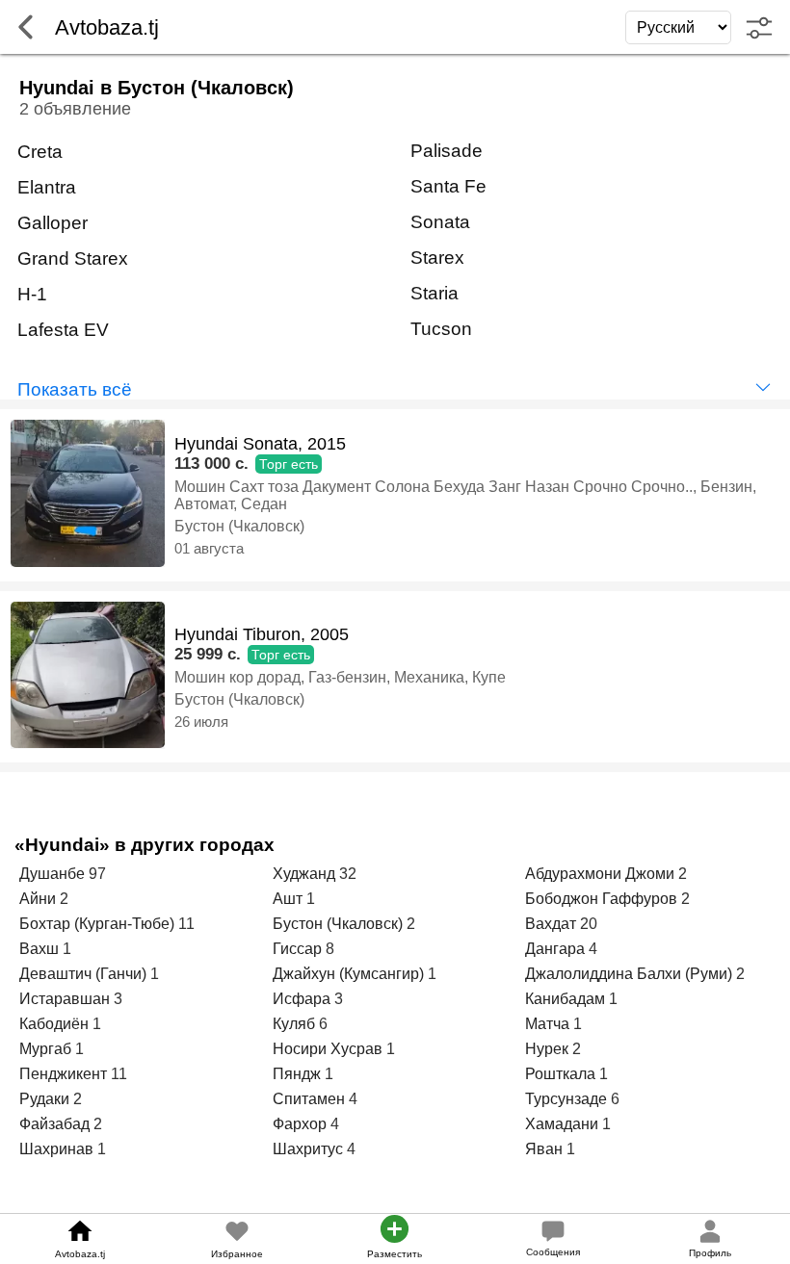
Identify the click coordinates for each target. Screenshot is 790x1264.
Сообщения (553, 1252)
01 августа (209, 548)
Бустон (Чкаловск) (239, 526)
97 (97, 873)
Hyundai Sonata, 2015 (260, 443)
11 (186, 924)
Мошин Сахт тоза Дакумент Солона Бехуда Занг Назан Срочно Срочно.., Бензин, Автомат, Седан (465, 495)
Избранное (237, 1254)
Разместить (394, 1254)
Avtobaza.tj (80, 1254)
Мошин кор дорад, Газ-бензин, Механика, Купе (340, 677)
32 (347, 873)
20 (588, 924)
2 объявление (75, 108)
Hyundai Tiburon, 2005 (261, 634)
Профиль (710, 1253)
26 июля (201, 721)
